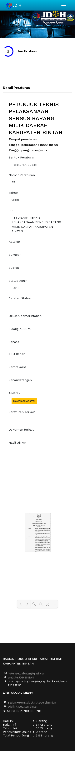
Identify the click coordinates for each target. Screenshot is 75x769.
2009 (15, 200)
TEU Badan (17, 354)
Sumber (15, 254)
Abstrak (14, 393)
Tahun (13, 192)
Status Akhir (18, 280)
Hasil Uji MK (17, 442)
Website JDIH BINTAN (21, 677)
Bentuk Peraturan (22, 157)
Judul (13, 210)
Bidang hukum (20, 329)
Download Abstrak (24, 400)
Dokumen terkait (21, 429)
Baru (15, 288)
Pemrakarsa (18, 367)
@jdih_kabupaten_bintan (23, 706)
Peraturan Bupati (24, 165)
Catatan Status (20, 298)
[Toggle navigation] (63, 5)
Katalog (14, 241)
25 (13, 182)
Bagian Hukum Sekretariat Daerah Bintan (32, 702)
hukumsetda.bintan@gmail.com (26, 673)
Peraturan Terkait (22, 412)
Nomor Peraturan (22, 175)
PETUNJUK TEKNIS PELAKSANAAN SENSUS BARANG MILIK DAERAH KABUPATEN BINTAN (36, 224)
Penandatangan (20, 380)
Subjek (14, 267)
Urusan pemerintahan (25, 316)
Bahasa (14, 342)
